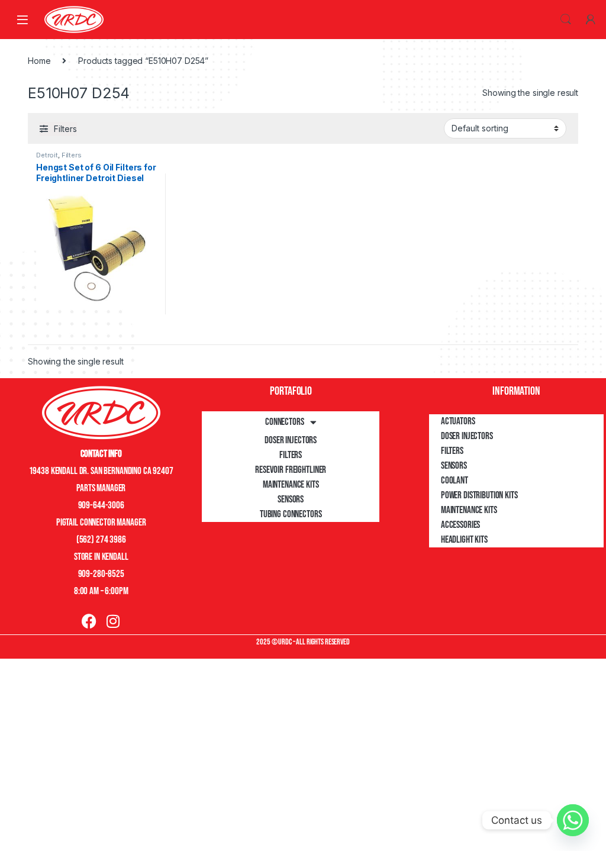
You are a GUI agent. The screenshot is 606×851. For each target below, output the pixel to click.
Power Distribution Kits (479, 495)
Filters (72, 155)
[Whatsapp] (573, 820)
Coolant (454, 480)
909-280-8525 (101, 574)
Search (565, 19)
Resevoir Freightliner (290, 470)
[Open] (22, 19)
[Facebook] (89, 621)
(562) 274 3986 (101, 540)
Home (39, 61)
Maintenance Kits (291, 485)
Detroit (47, 155)
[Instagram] (112, 621)
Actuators (458, 421)
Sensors (291, 499)
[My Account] (590, 19)
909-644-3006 (101, 505)
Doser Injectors (291, 440)
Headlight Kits (464, 540)
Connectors (284, 422)
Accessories (460, 525)
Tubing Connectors (291, 514)
